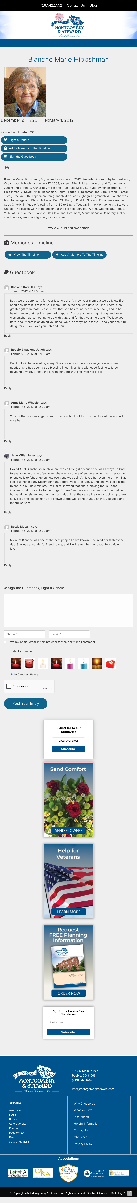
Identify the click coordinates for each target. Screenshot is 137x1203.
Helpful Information (86, 1123)
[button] (132, 42)
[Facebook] (129, 1193)
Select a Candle (21, 651)
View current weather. (70, 228)
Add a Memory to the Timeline (29, 148)
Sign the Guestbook (22, 156)
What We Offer (83, 1110)
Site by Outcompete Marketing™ (106, 1193)
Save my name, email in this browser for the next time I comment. (52, 642)
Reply (7, 335)
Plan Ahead (81, 1117)
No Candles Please (25, 674)
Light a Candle (19, 140)
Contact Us (81, 1130)
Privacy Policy (83, 1144)
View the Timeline (26, 254)
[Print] (6, 167)
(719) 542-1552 (82, 1080)
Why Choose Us (84, 1103)
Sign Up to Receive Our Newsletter (68, 1013)
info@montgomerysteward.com (93, 1089)
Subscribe (68, 749)
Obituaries (80, 1137)
